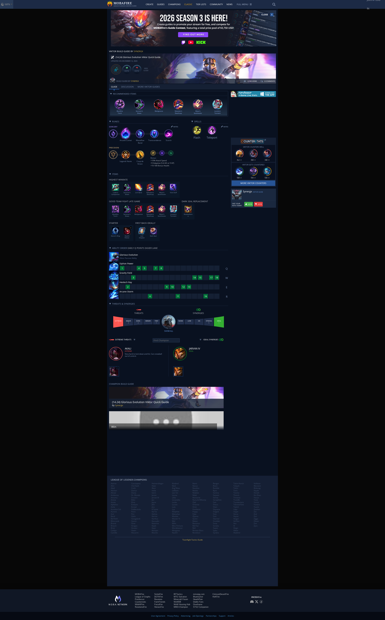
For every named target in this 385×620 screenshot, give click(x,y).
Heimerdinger (157, 483)
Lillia (174, 497)
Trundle (236, 500)
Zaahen (257, 509)
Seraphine (217, 500)
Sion (215, 514)
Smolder (216, 521)
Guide (114, 86)
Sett (214, 502)
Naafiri (175, 533)
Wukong (257, 488)
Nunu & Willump (199, 500)
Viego (235, 528)
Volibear (257, 483)
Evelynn (134, 504)
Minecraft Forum (181, 599)
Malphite (175, 511)
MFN (7, 4)
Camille (114, 533)
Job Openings (198, 616)
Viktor (235, 530)
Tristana (236, 497)
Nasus (195, 486)
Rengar (216, 483)
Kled (174, 486)
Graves (134, 528)
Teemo (236, 493)
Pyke (194, 514)
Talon (235, 488)
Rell (194, 528)
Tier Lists (201, 4)
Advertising (185, 616)
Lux (173, 509)
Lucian (174, 504)
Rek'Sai (195, 526)
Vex (234, 523)
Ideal (191, 351)
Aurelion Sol (116, 509)
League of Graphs (142, 597)
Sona (215, 523)
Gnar (133, 523)
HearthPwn (198, 599)
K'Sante (155, 509)
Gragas (134, 526)
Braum (114, 526)
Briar (113, 528)
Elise (133, 502)
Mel (173, 521)
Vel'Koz (236, 521)
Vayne (236, 516)
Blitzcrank (115, 521)
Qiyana (195, 516)
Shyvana (216, 509)
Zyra (255, 526)
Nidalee (195, 493)
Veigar (236, 519)
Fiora (133, 511)
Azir (112, 514)
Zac (255, 511)
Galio (133, 516)
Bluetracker (198, 597)
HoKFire (216, 597)
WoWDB (177, 602)
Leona (174, 495)
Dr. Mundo (135, 495)
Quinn (194, 519)
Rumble (216, 488)
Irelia (154, 490)
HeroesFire (159, 607)
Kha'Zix (155, 533)
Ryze (215, 490)
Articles (231, 616)
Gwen (133, 530)
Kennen (155, 530)
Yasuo (256, 497)
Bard (113, 516)
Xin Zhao (257, 495)
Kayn (154, 528)
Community (216, 4)
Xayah (256, 490)
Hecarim (135, 533)
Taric (235, 490)
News (229, 4)
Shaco (215, 504)
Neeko (195, 490)
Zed (255, 514)
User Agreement (158, 616)
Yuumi (256, 507)
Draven (134, 497)
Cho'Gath (135, 486)
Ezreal (134, 507)
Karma (154, 516)
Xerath (256, 493)
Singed (216, 511)
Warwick (257, 486)
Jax (153, 500)
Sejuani (216, 495)
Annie (113, 502)
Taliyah (236, 486)
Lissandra (176, 500)
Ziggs (256, 519)
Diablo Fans (198, 602)
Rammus (196, 523)
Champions (174, 4)
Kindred (175, 483)
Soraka (216, 526)
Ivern (154, 493)
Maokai (175, 516)
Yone (256, 500)
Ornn (194, 507)
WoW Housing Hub (182, 604)
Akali (113, 488)
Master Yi (176, 519)
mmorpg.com (199, 594)
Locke (174, 502)
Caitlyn (114, 530)
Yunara (257, 504)
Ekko (133, 500)
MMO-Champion (181, 607)
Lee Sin (175, 493)
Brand (113, 523)
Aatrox (113, 483)
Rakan (195, 521)
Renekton (196, 533)
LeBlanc (175, 490)
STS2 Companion (200, 607)
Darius (134, 490)
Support (222, 616)
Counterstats (140, 602)
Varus (235, 514)
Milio (174, 523)
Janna (154, 495)
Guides (161, 4)
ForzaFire (158, 604)
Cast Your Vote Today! (237, 205)
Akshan (114, 490)
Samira (216, 493)
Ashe (113, 507)
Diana (133, 493)
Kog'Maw (176, 488)
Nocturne (196, 497)
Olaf (194, 502)
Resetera (158, 599)
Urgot (235, 511)
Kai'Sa (154, 511)
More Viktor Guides (149, 86)
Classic (188, 4)
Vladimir (236, 533)
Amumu (114, 497)
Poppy (195, 511)
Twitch (236, 507)
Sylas (215, 530)
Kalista (154, 514)
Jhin (153, 504)
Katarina (155, 523)
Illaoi (154, 488)
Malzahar (176, 514)
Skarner (216, 519)
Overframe (197, 604)
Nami (194, 483)
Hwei (154, 486)
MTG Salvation (180, 597)
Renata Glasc (197, 530)
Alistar (113, 493)
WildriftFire (139, 604)
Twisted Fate (238, 504)
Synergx (138, 51)
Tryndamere (238, 502)
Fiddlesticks (136, 509)
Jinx (153, 507)
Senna (215, 497)
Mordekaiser (177, 528)
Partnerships (211, 616)
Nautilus (195, 488)
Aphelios (114, 504)
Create (149, 4)
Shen (215, 507)
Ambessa (115, 495)
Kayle (154, 526)
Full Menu (242, 4)
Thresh (236, 495)
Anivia (113, 500)
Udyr (235, 509)
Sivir (215, 516)
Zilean (256, 521)
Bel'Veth (114, 519)
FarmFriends (159, 602)
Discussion (127, 86)
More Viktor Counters (253, 183)
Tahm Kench (238, 483)
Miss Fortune (177, 526)
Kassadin (155, 521)
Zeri (255, 516)
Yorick (256, 502)
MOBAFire (139, 594)
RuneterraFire (141, 607)
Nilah (194, 495)
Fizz (132, 514)
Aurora (114, 511)
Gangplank (135, 519)
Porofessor (139, 599)
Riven (215, 486)
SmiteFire (158, 594)
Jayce (154, 502)
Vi (234, 526)
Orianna (195, 504)
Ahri (112, 486)
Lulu (174, 507)
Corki (133, 488)
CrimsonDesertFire (221, 594)
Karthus (155, 519)
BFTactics (178, 594)
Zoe (255, 523)
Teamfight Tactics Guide (192, 540)
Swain (215, 528)
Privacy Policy (173, 616)
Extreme (128, 351)
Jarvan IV (155, 497)
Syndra (216, 533)
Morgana (176, 530)
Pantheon (196, 509)
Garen (134, 521)
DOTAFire (158, 597)
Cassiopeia (135, 483)
